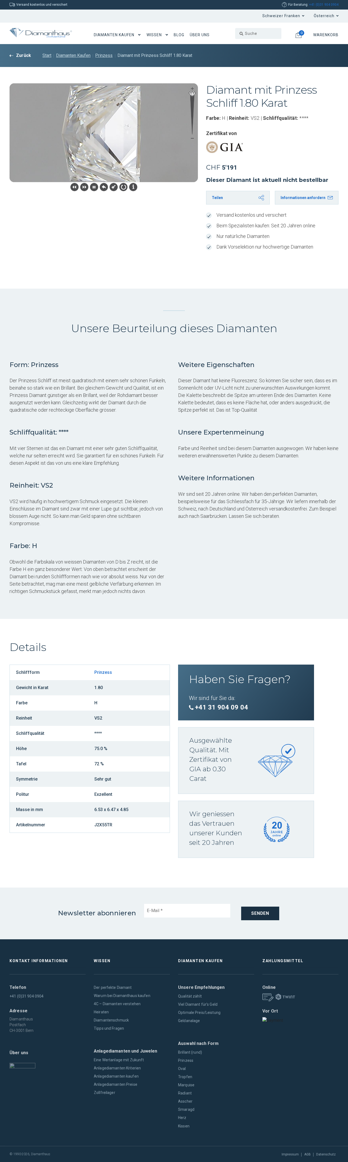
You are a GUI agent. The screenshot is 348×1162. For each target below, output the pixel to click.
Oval (182, 1068)
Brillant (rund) (190, 1052)
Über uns (200, 35)
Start (46, 55)
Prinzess (104, 55)
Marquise (186, 1085)
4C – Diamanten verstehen (117, 1004)
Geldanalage (189, 1021)
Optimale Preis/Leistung (199, 1012)
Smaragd (186, 1109)
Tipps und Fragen (109, 1028)
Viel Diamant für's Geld (197, 1004)
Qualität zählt (190, 996)
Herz (182, 1117)
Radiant (185, 1093)
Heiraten (101, 1012)
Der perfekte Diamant (113, 987)
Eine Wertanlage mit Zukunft (119, 1060)
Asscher (185, 1101)
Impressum (290, 1154)
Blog (179, 35)
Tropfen (185, 1077)
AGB (307, 1154)
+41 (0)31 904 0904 (323, 5)
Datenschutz (326, 1154)
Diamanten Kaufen (114, 35)
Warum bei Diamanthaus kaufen (122, 995)
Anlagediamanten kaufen (116, 1076)
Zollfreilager (104, 1092)
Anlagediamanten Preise (115, 1084)
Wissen (154, 35)
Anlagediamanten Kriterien (117, 1068)
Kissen (183, 1126)
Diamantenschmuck (111, 1020)
